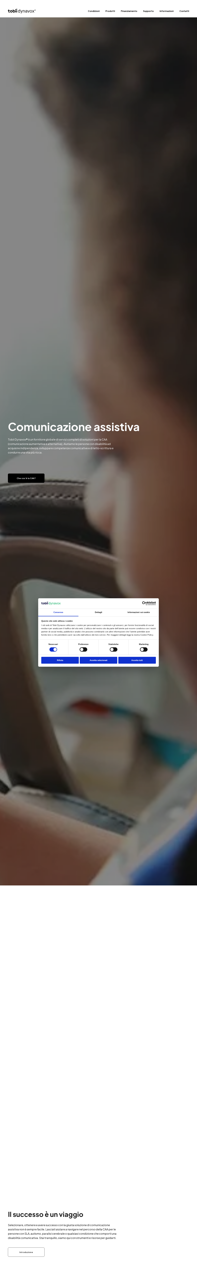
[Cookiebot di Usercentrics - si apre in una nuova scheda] (144, 603)
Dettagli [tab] (98, 612)
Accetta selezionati (98, 660)
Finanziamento (129, 11)
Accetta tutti (137, 660)
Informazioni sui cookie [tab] (139, 612)
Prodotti (110, 11)
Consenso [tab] (58, 612)
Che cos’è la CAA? (26, 478)
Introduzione (26, 1252)
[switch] (83, 649)
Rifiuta (60, 660)
